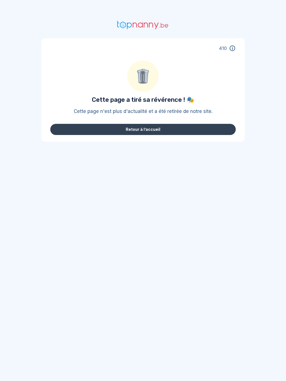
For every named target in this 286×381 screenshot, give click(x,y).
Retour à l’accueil (143, 129)
